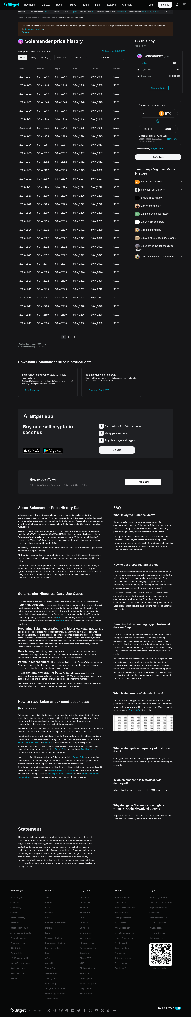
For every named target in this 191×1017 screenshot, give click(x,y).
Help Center (120, 902)
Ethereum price (87, 943)
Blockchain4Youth (18, 968)
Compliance (155, 912)
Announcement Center (21, 933)
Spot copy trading (53, 938)
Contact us (15, 902)
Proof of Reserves (18, 938)
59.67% (44, 12)
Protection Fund (18, 943)
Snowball (35, 742)
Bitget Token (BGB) (19, 928)
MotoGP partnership (20, 963)
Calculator (85, 953)
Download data (122, 948)
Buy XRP (84, 917)
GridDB (59, 617)
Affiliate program (122, 928)
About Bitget (16, 897)
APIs (47, 958)
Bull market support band (63, 770)
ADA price (84, 973)
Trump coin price (88, 983)
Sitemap (14, 978)
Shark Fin (47, 742)
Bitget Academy (17, 917)
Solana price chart (88, 948)
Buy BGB (84, 923)
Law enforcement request (161, 902)
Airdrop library (51, 998)
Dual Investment (89, 749)
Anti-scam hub (121, 912)
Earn (47, 933)
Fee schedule (121, 963)
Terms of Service (157, 933)
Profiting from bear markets (61, 773)
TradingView (51, 978)
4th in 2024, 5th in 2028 (148, 12)
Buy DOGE (85, 912)
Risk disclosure (156, 938)
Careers (14, 912)
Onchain (49, 912)
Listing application (123, 917)
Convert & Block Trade (55, 923)
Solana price (86, 978)
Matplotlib (59, 620)
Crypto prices (31, 18)
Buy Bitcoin (85, 902)
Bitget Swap (50, 983)
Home (20, 18)
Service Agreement (158, 897)
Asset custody (121, 943)
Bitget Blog (15, 923)
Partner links (16, 953)
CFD (47, 907)
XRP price (84, 963)
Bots (47, 953)
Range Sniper (61, 749)
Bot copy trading (53, 948)
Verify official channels (125, 907)
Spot (47, 897)
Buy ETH (84, 907)
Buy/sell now (158, 157)
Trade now (143, 482)
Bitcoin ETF (85, 958)
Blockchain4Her (17, 973)
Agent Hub (50, 963)
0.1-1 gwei (69, 12)
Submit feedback (122, 897)
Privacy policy (155, 928)
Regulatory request (158, 907)
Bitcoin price (85, 938)
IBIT (89, 12)
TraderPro (50, 968)
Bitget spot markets (34, 29)
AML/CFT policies (157, 923)
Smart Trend (24, 742)
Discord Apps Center (55, 993)
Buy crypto (85, 897)
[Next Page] (85, 337)
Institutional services (124, 933)
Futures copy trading (55, 943)
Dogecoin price (87, 988)
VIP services (120, 923)
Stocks (48, 917)
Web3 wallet (51, 973)
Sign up (165, 4)
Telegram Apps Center (55, 988)
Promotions (120, 953)
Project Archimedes (124, 938)
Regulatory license (158, 917)
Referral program (123, 958)
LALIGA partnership (19, 958)
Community (15, 907)
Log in (152, 4)
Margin (48, 928)
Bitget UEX (15, 948)
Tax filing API (121, 968)
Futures (49, 902)
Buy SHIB (84, 928)
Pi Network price (87, 968)
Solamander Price (47, 18)
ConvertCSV (134, 710)
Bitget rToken (86, 993)
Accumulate (118, 12)
